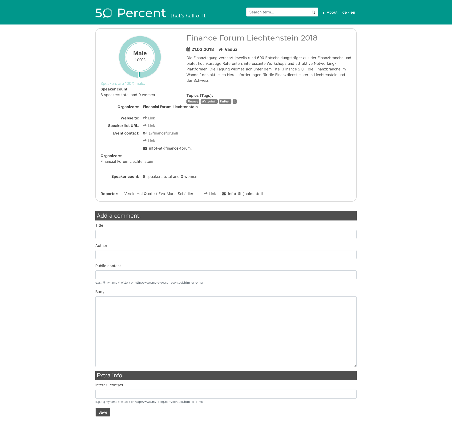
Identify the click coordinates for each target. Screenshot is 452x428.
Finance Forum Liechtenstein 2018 (252, 37)
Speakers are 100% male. (123, 83)
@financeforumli (163, 133)
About (331, 12)
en (353, 12)
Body (100, 291)
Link (151, 118)
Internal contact (109, 385)
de (344, 12)
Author (101, 245)
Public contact (108, 265)
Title (99, 225)
